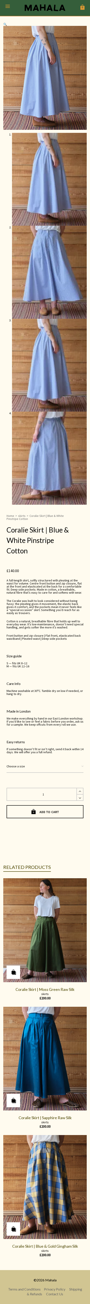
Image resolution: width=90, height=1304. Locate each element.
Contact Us (54, 1294)
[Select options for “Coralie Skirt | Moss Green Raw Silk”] (13, 972)
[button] (5, 24)
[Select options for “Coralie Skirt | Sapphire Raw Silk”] (13, 1100)
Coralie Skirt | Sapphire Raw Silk (45, 1117)
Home (10, 515)
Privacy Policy (54, 1289)
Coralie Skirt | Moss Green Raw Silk (45, 989)
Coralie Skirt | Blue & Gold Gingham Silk (45, 1246)
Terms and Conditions (24, 1289)
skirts (22, 515)
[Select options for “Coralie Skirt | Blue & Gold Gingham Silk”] (13, 1229)
